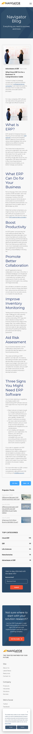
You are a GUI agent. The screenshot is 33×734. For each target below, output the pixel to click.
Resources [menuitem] (6, 673)
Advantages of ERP (12, 68)
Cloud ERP (5, 538)
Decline (22, 727)
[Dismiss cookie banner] (27, 712)
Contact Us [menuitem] (6, 676)
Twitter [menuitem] (5, 704)
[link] (10, 3)
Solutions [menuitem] (6, 691)
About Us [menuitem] (6, 668)
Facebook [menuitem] (6, 707)
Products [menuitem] (6, 686)
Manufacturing (7, 554)
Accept (10, 727)
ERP (3, 543)
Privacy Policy (8, 723)
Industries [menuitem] (6, 689)
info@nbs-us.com (19, 473)
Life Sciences (7, 549)
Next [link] (24, 483)
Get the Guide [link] (15, 639)
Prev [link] (16, 483)
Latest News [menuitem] (7, 671)
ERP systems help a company (17, 217)
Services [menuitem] (5, 694)
